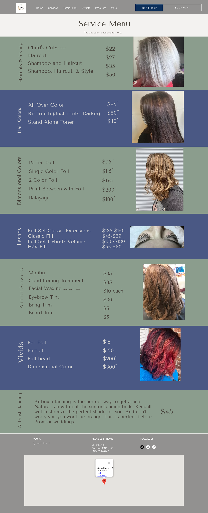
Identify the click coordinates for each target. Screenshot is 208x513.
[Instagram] (154, 447)
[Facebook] (148, 447)
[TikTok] (142, 447)
